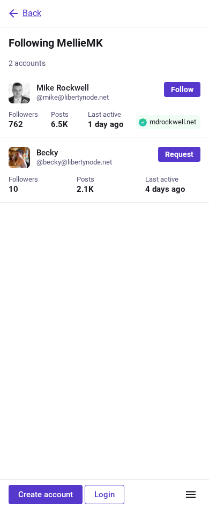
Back (32, 13)
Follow (182, 89)
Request (179, 154)
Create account (45, 494)
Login (104, 494)
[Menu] (190, 494)
